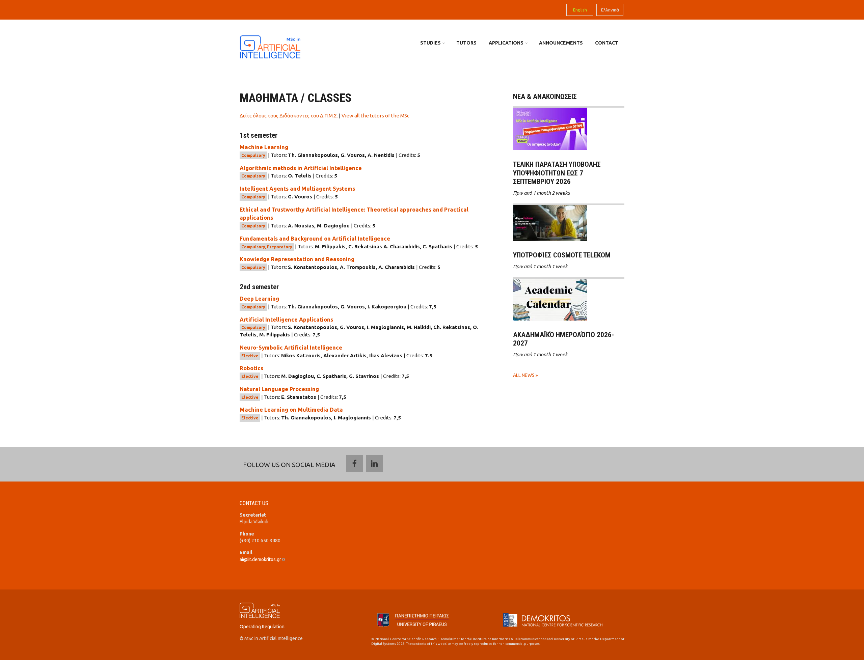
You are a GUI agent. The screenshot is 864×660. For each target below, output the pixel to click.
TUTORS (466, 43)
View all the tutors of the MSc (375, 115)
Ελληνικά (610, 9)
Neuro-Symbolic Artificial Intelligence (291, 348)
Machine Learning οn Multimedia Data (291, 410)
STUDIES (430, 43)
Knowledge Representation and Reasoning (297, 259)
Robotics (251, 368)
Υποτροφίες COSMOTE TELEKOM (562, 255)
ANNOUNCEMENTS (561, 43)
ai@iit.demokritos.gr (262, 559)
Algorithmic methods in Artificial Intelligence (301, 168)
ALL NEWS (524, 375)
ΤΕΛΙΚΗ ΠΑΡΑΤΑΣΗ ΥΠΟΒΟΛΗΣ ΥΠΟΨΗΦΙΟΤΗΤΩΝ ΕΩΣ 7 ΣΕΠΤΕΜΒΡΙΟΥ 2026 (557, 172)
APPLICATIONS (506, 43)
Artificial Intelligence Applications (286, 320)
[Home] (270, 46)
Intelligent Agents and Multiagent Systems (297, 189)
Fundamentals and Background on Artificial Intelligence (315, 239)
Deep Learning (259, 299)
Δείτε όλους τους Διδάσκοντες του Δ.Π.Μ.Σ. (289, 115)
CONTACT (606, 43)
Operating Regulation (262, 626)
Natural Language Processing (279, 389)
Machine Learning (264, 147)
